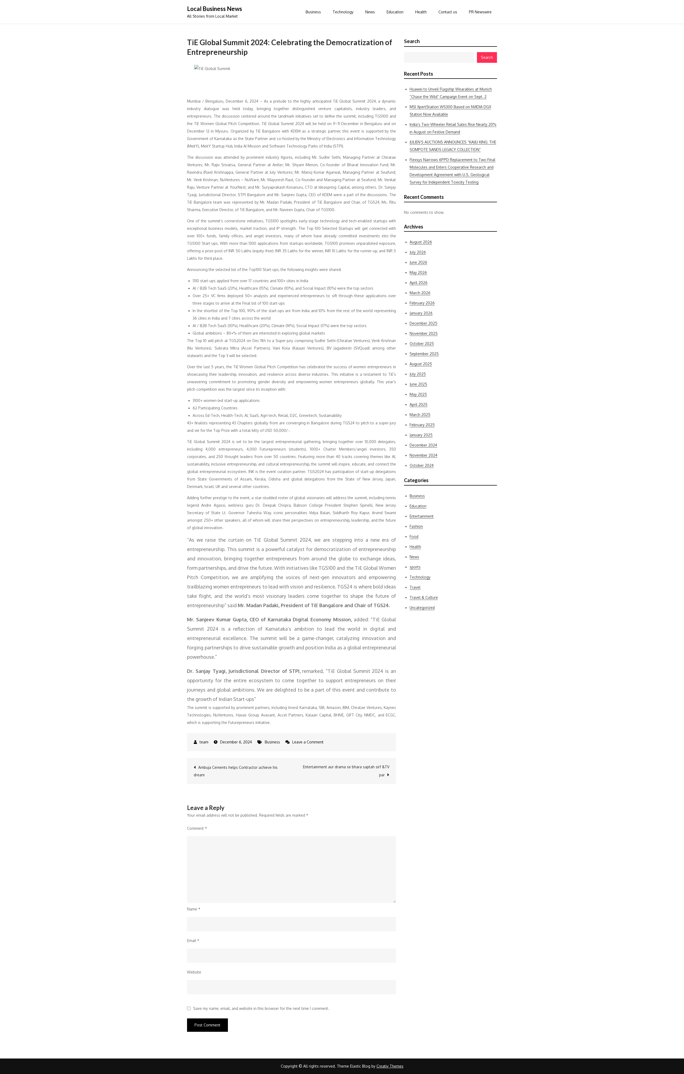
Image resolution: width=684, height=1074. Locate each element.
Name (193, 909)
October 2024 (422, 465)
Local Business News (214, 8)
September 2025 (424, 353)
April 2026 (419, 282)
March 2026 (420, 292)
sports (415, 567)
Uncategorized (422, 607)
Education (395, 12)
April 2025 (419, 404)
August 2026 (421, 242)
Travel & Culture (424, 597)
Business (313, 12)
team (204, 742)
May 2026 (418, 272)
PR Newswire (480, 12)
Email (193, 940)
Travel (415, 587)
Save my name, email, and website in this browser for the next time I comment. (261, 1008)
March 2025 (420, 414)
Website (194, 972)
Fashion (416, 526)
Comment (197, 828)
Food (414, 536)
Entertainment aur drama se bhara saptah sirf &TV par (346, 771)
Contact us (447, 12)
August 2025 (421, 364)
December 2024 (423, 445)
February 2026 (422, 303)
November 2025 (424, 333)
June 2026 (418, 262)
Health (421, 12)
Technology (343, 12)
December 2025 (423, 323)
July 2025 (418, 374)
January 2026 (421, 313)
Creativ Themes (389, 1066)
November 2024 (423, 455)
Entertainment (422, 516)
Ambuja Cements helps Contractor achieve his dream (236, 771)
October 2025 (422, 343)
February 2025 (422, 424)
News (370, 12)
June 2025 (418, 384)
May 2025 (418, 394)
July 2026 (418, 252)
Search (412, 41)
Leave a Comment (308, 742)
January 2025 (421, 435)
